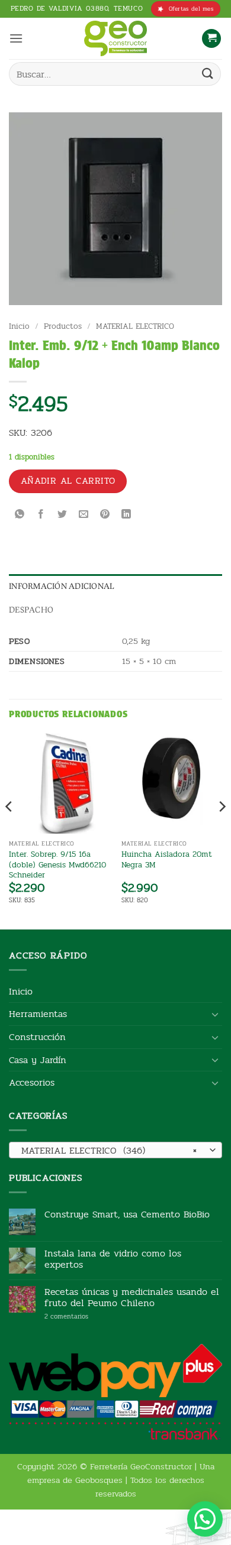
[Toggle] (215, 1014)
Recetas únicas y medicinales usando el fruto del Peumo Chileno (131, 1297)
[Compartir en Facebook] (41, 515)
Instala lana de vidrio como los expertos (112, 1259)
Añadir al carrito (68, 481)
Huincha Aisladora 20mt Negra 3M (166, 859)
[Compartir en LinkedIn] (126, 515)
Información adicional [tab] (61, 586)
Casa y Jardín (37, 1059)
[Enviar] (208, 73)
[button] (16, 38)
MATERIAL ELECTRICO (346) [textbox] (109, 1150)
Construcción (37, 1036)
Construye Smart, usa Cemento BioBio (127, 1214)
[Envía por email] (84, 515)
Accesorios (31, 1082)
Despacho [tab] (31, 609)
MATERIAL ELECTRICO (135, 326)
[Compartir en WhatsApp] (20, 515)
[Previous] (9, 830)
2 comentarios (84, 1316)
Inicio (19, 326)
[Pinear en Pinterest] (105, 515)
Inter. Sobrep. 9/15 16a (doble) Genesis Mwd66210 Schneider (57, 864)
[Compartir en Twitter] (62, 515)
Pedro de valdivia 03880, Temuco (77, 8)
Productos (63, 326)
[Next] (221, 830)
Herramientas (38, 1013)
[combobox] (115, 1150)
